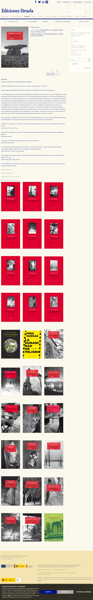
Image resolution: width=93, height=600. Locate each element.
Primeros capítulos (51, 16)
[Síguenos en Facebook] (35, 3)
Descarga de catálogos (66, 16)
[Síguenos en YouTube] (43, 3)
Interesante (87, 67)
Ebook (77, 16)
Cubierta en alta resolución (10, 176)
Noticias (84, 16)
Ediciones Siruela (17, 10)
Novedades (4, 16)
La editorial (87, 2)
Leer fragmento (6, 169)
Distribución (67, 2)
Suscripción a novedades (62, 21)
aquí (9, 595)
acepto (48, 592)
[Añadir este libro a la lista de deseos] (51, 71)
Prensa (59, 2)
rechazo (65, 592)
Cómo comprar (84, 21)
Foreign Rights (77, 2)
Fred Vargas (35, 30)
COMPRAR (57, 73)
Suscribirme (75, 63)
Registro (45, 21)
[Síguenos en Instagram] (46, 3)
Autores (40, 16)
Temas (34, 16)
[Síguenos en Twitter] (39, 3)
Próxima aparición (16, 16)
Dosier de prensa (7, 173)
